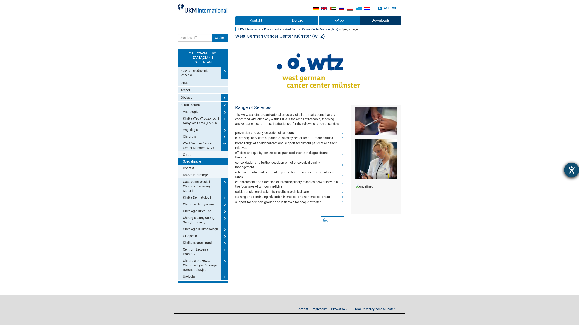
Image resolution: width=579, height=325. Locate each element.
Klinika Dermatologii (197, 197)
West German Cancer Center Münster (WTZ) (198, 146)
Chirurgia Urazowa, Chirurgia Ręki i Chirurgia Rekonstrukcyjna (200, 265)
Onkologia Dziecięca (197, 211)
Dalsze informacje (195, 175)
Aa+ (386, 8)
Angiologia (190, 130)
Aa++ (396, 8)
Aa (380, 8)
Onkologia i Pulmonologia (201, 229)
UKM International (249, 29)
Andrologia (190, 112)
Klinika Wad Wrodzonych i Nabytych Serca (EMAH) (201, 121)
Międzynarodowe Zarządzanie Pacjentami (203, 57)
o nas (184, 82)
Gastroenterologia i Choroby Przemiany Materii (197, 186)
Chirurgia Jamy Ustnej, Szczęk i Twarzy (199, 220)
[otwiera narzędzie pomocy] (571, 169)
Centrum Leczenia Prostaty (195, 252)
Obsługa (186, 97)
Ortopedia (190, 236)
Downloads (381, 20)
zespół (185, 90)
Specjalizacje (192, 161)
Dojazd (297, 20)
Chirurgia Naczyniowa (198, 204)
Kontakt (188, 168)
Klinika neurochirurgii (197, 242)
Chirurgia (189, 136)
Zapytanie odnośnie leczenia (194, 73)
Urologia (189, 276)
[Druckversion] (325, 220)
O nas (187, 154)
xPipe (339, 20)
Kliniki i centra (190, 105)
